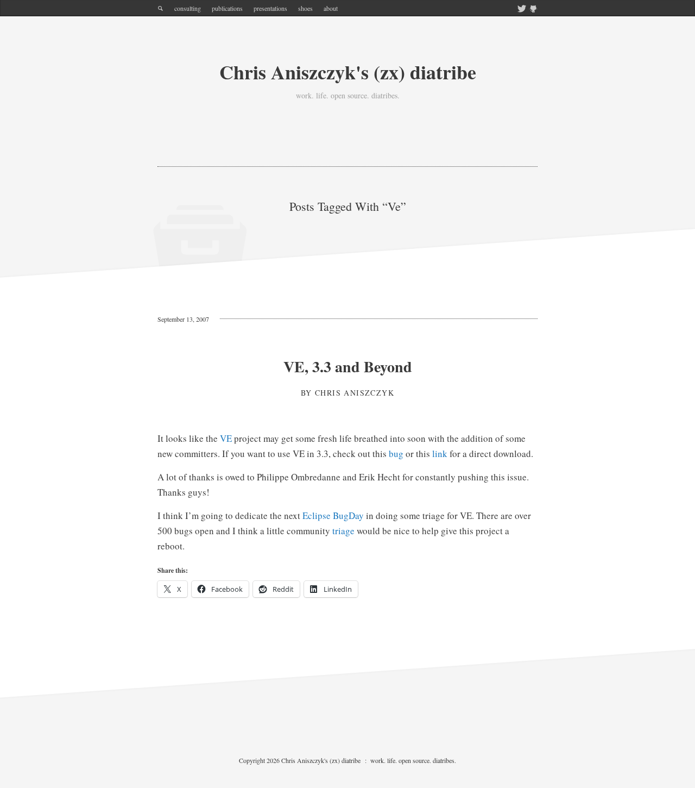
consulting (187, 8)
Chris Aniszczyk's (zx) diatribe (347, 72)
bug (396, 453)
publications (227, 8)
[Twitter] (521, 9)
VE (226, 438)
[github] (533, 9)
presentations (270, 8)
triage (343, 530)
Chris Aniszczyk (354, 392)
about (331, 8)
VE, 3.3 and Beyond (347, 366)
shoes (305, 8)
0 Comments (247, 319)
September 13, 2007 (183, 319)
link (439, 453)
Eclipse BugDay (333, 515)
